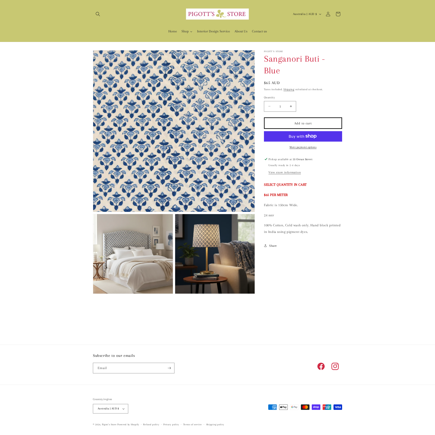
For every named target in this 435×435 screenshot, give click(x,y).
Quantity (269, 97)
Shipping (288, 89)
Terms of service (192, 424)
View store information (284, 172)
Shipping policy (215, 424)
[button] (98, 14)
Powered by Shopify (128, 424)
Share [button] (273, 245)
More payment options (303, 146)
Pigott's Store (109, 424)
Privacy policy (171, 424)
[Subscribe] (169, 368)
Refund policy (151, 424)
